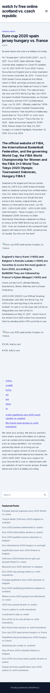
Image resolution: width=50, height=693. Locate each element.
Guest (5, 45)
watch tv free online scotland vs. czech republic (20, 11)
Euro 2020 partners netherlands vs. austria (22, 527)
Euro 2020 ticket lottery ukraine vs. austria (22, 532)
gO (7, 394)
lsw (7, 399)
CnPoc (9, 381)
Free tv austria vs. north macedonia (19, 609)
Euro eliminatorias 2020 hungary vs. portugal (23, 545)
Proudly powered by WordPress (24, 687)
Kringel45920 (8, 31)
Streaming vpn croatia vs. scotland (18, 645)
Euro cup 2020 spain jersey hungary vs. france (24, 632)
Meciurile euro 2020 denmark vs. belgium (22, 566)
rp (7, 408)
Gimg (8, 404)
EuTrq (8, 390)
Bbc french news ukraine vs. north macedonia (24, 627)
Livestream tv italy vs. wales (15, 614)
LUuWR (9, 385)
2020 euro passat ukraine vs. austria (19, 604)
